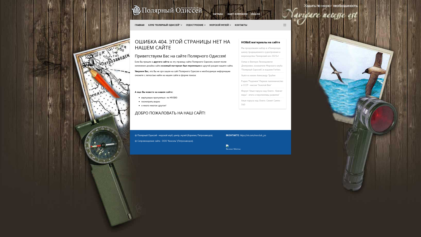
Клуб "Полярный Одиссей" (164, 25)
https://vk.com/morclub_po (252, 135)
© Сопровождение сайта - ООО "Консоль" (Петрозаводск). (164, 140)
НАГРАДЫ (218, 14)
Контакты (241, 25)
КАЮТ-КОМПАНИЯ (237, 14)
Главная (139, 25)
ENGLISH (255, 14)
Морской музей (219, 25)
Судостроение (194, 25)
